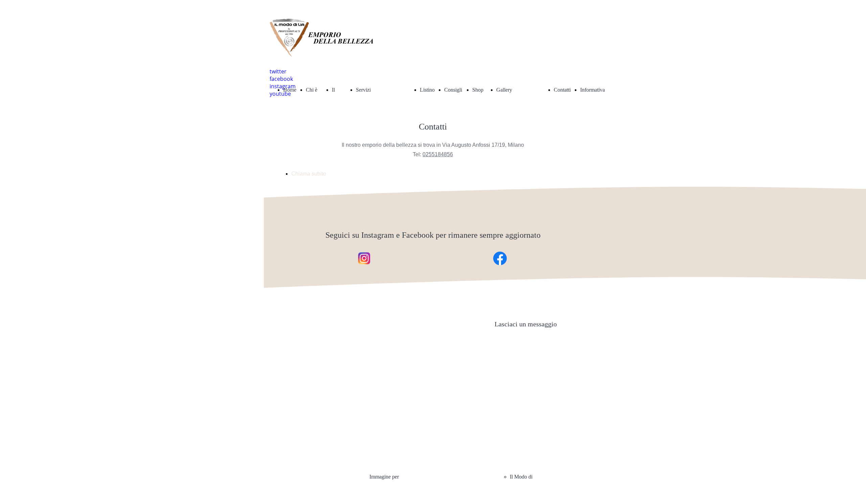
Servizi (363, 90)
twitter (278, 71)
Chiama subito (308, 174)
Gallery (504, 90)
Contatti (562, 90)
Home (289, 90)
